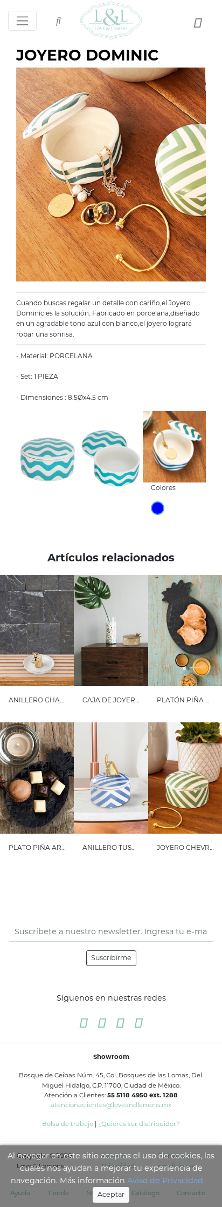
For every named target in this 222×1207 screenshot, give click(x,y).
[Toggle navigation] (22, 21)
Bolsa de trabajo (67, 1124)
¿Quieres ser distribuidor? (139, 1124)
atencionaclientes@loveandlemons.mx (111, 1105)
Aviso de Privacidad (165, 1180)
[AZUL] (157, 508)
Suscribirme (111, 958)
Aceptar (111, 1194)
